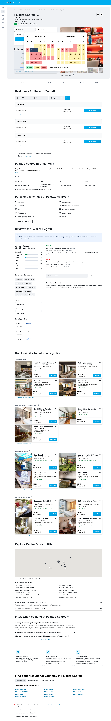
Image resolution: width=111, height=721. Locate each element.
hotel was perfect (30, 287)
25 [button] (48, 58)
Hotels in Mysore (49, 689)
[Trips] (3, 27)
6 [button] (27, 50)
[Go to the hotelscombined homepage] (13, 2)
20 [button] (27, 58)
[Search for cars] (3, 15)
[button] (3, 3)
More (16, 172)
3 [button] (44, 46)
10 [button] (44, 50)
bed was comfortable (21, 295)
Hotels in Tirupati (49, 696)
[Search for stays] (3, 11)
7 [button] (31, 50)
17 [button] (44, 54)
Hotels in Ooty (77, 692)
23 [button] (40, 58)
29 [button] (36, 62)
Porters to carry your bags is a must (58, 264)
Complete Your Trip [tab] (48, 680)
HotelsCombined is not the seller (26, 710)
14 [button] (32, 54)
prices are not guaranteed (54, 704)
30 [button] (40, 62)
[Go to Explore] (3, 22)
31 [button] (83, 62)
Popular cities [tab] (20, 680)
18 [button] (48, 54)
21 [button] (32, 58)
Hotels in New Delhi (79, 689)
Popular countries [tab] (33, 680)
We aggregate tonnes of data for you (27, 713)
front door (32, 295)
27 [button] (27, 62)
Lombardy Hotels (35, 10)
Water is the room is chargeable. (58, 267)
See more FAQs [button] (45, 640)
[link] (25, 397)
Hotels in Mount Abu (21, 692)
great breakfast (20, 287)
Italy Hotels (21, 10)
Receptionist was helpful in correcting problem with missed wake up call (68, 262)
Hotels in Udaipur (20, 696)
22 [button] (36, 58)
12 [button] (52, 50)
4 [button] (48, 46)
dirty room (28, 283)
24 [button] (44, 58)
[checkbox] (23, 324)
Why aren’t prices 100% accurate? (26, 716)
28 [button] (32, 62)
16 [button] (40, 54)
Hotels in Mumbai (20, 689)
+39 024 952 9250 (19, 21)
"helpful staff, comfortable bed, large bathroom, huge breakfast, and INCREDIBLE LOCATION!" (73, 253)
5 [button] (52, 46)
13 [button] (27, 54)
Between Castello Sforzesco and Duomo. (60, 248)
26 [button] (52, 58)
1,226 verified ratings (30, 24)
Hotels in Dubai (48, 692)
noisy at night (27, 291)
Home (15, 10)
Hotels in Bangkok (78, 694)
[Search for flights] (3, 8)
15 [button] (36, 54)
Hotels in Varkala (49, 694)
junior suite (19, 291)
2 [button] (40, 46)
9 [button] (40, 50)
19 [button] (52, 54)
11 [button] (48, 50)
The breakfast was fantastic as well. (59, 250)
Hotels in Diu (19, 694)
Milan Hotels (47, 10)
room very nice (20, 283)
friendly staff (19, 280)
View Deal (53, 375)
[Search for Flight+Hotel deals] (3, 19)
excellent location (29, 280)
